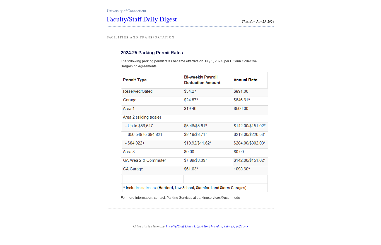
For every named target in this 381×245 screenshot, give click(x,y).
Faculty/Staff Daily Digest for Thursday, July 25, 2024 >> (207, 226)
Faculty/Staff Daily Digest (142, 18)
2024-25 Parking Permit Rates (152, 52)
